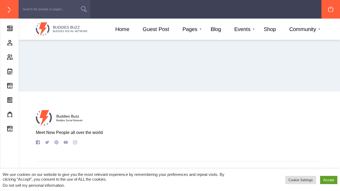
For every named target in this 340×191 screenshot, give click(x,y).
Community (302, 29)
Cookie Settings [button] (300, 180)
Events (242, 29)
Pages (189, 29)
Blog (216, 29)
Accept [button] (328, 180)
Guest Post (156, 29)
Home (122, 29)
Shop (270, 29)
